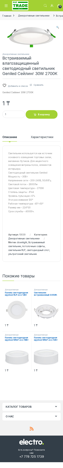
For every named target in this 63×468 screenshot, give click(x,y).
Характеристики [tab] (42, 137)
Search (45, 5)
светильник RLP (17, 250)
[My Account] (52, 6)
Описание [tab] (9, 137)
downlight (22, 242)
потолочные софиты (33, 246)
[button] (57, 27)
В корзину (44, 114)
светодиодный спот (38, 250)
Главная (6, 15)
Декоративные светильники (33, 15)
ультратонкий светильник (22, 254)
